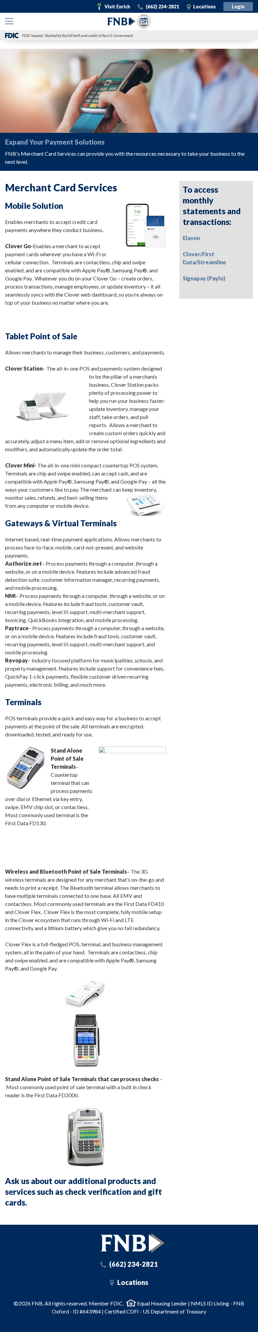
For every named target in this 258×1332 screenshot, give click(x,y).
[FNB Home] (132, 1243)
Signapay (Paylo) (204, 278)
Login (238, 6)
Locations (204, 6)
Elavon (191, 238)
